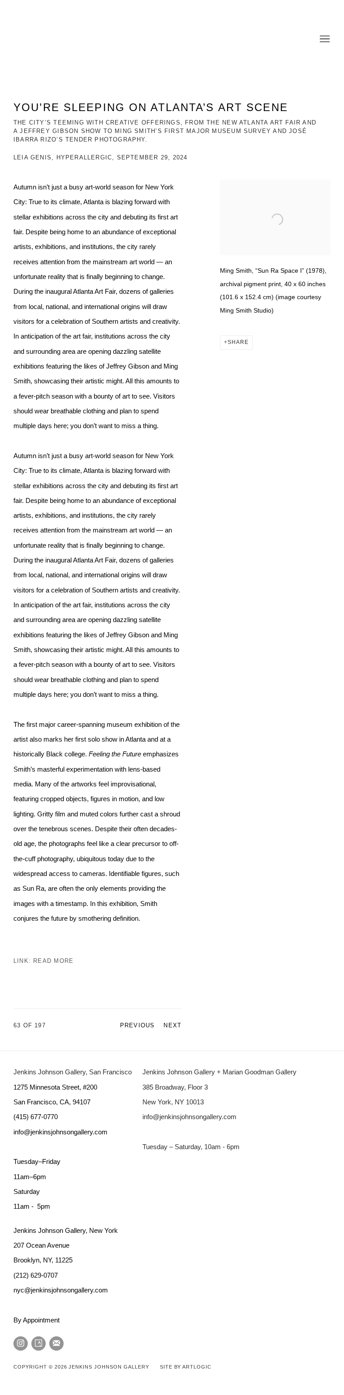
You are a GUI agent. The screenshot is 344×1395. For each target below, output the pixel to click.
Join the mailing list (56, 1343)
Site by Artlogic (185, 1366)
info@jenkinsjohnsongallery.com (189, 1116)
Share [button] (238, 342)
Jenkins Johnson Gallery (125, 40)
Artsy (38, 1343)
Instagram (20, 1343)
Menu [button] (324, 39)
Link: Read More (43, 960)
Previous (137, 1025)
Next (172, 1025)
